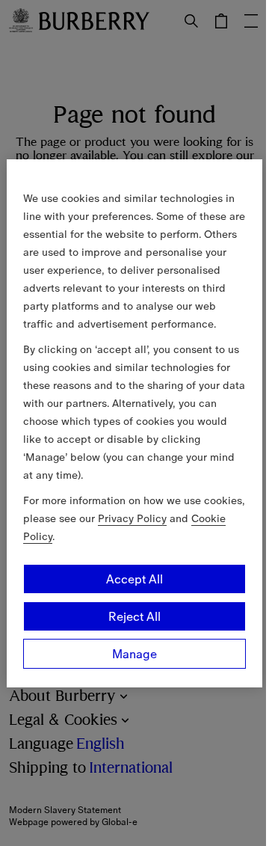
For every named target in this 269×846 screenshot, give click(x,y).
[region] (134, 423)
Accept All (134, 579)
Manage (134, 654)
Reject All (134, 616)
